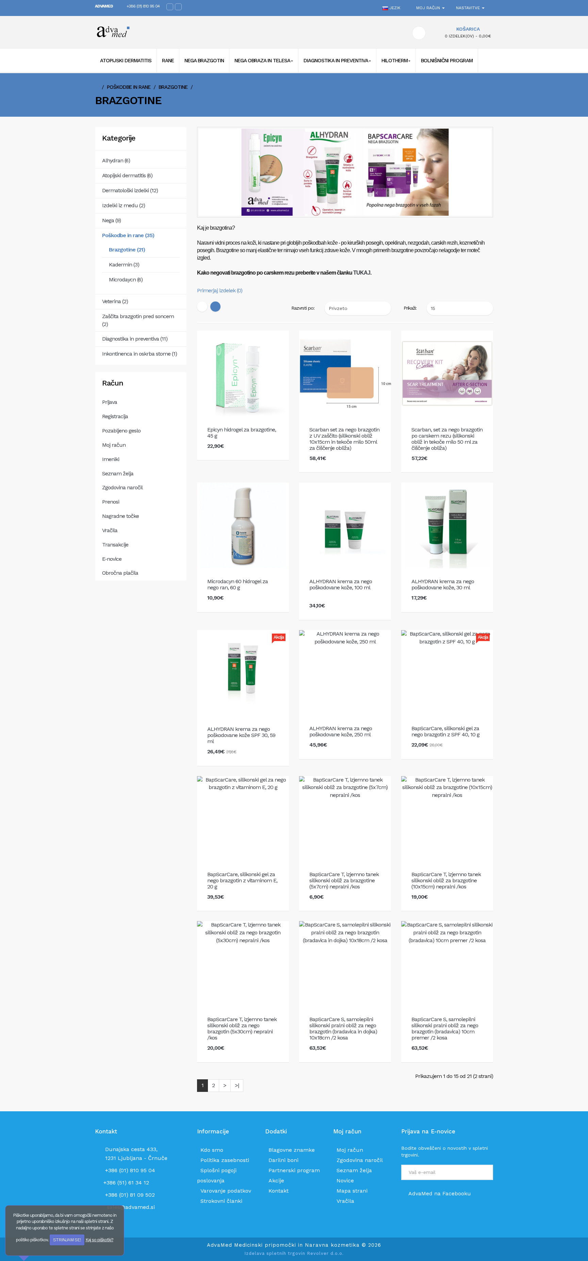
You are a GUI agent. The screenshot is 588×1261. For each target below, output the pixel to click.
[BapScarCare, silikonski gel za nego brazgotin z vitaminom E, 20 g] (243, 783)
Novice (345, 1180)
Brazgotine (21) (127, 249)
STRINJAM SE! (67, 1239)
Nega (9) (111, 220)
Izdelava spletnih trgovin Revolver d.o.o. (294, 1253)
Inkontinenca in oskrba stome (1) (139, 353)
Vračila (109, 530)
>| (237, 1085)
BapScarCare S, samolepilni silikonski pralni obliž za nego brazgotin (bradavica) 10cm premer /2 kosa (444, 1028)
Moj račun (114, 445)
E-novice (111, 559)
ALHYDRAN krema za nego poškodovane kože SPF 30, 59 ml (241, 735)
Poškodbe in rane (128, 87)
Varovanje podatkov (225, 1191)
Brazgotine (173, 87)
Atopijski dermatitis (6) (127, 175)
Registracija (115, 416)
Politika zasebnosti (224, 1160)
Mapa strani (352, 1191)
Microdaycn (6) (126, 279)
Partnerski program (294, 1170)
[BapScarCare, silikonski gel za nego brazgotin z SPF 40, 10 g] (447, 637)
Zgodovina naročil (122, 487)
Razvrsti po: (302, 308)
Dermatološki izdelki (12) (130, 190)
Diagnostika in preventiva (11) (134, 338)
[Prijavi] (484, 1173)
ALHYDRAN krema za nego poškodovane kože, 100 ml (340, 584)
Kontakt (278, 1191)
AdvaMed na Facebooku (439, 1193)
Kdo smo (211, 1150)
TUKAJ (361, 273)
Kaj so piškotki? (99, 1239)
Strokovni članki (221, 1201)
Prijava (109, 402)
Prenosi (110, 501)
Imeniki (110, 459)
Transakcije (115, 544)
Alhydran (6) (116, 160)
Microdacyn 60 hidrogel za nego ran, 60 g (237, 584)
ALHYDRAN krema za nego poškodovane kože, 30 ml (442, 584)
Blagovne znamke (291, 1150)
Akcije (276, 1180)
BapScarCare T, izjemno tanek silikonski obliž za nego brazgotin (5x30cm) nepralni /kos (242, 1028)
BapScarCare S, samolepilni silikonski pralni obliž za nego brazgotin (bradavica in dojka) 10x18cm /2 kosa (343, 1028)
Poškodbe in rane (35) (128, 235)
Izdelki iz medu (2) (123, 205)
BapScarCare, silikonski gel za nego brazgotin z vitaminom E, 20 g (242, 880)
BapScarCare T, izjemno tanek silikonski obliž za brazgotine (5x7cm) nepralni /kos (344, 880)
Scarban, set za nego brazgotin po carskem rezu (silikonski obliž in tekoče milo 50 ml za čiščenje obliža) (447, 439)
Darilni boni (283, 1160)
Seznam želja (117, 473)
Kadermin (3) (124, 264)
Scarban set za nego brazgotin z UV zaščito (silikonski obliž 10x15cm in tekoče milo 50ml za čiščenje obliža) (344, 439)
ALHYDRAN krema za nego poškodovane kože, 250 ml (340, 731)
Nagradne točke (120, 516)
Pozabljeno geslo (121, 430)
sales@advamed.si (131, 1207)
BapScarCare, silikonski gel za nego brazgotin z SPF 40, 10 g (445, 731)
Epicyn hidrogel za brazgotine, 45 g (241, 433)
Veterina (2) (115, 301)
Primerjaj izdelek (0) (219, 290)
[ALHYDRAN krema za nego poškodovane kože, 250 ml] (345, 637)
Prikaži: (410, 308)
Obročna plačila (120, 573)
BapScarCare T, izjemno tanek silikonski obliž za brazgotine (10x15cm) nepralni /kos (446, 880)
